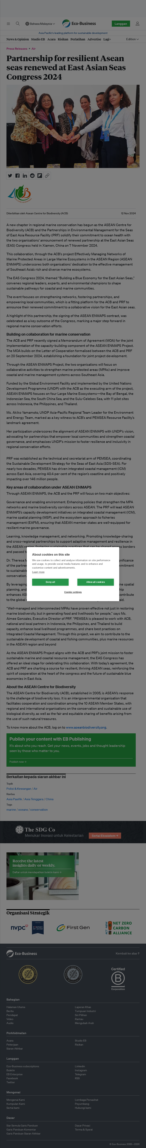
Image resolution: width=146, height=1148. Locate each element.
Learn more (38, 572)
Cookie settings (73, 592)
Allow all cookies (95, 582)
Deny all (50, 582)
